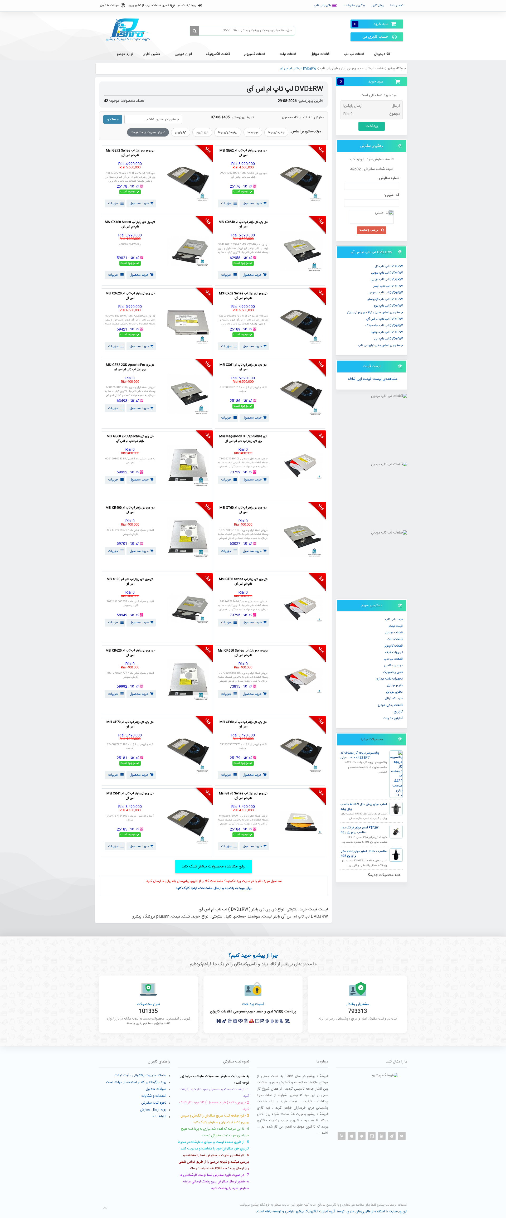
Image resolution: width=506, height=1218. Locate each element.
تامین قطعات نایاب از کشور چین (148, 5)
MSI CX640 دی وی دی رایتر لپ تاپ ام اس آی (243, 224)
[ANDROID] (362, 1136)
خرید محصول (252, 203)
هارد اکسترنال (394, 698)
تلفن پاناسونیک (393, 672)
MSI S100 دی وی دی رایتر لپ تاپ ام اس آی (130, 581)
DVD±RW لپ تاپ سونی (387, 272)
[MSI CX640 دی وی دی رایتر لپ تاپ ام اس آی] (301, 251)
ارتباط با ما (159, 1116)
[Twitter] (402, 1136)
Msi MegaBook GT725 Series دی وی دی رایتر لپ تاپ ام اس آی (243, 439)
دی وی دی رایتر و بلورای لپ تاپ (340, 68)
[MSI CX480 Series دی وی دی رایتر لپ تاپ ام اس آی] (188, 251)
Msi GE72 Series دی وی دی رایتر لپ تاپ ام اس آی (130, 153)
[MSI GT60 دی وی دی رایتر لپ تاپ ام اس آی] (301, 537)
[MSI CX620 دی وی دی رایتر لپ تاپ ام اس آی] (188, 322)
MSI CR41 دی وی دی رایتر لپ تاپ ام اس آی (130, 796)
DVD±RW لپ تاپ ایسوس (386, 292)
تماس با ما (396, 5)
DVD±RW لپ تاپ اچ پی (387, 279)
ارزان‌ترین (202, 132)
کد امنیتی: (391, 195)
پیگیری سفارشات (354, 5)
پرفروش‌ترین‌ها (227, 132)
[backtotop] (105, 1208)
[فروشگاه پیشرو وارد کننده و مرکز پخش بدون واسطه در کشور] (130, 30)
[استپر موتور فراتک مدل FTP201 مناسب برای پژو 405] (396, 831)
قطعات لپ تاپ (374, 68)
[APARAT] (372, 1136)
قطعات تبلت (395, 639)
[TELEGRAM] (392, 1136)
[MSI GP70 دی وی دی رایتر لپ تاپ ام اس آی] (188, 751)
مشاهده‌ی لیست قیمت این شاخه (372, 379)
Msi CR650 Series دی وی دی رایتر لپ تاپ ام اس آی (243, 653)
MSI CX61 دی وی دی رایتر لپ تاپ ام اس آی (243, 367)
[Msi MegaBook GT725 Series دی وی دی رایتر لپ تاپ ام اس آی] (301, 465)
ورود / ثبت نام (187, 5)
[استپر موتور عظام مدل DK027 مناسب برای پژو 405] (396, 855)
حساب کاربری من (375, 37)
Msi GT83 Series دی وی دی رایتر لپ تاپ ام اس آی (243, 581)
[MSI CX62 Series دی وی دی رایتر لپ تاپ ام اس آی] (301, 322)
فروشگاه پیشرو (396, 68)
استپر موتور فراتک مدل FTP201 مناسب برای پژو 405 (360, 830)
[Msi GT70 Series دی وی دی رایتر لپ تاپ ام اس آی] (301, 822)
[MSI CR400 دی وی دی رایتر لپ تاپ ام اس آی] (188, 537)
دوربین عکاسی (393, 665)
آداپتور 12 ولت (393, 718)
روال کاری (378, 5)
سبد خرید (371, 24)
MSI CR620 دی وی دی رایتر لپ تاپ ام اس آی (130, 653)
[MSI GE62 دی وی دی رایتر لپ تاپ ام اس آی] (301, 179)
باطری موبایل (394, 692)
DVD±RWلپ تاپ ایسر (388, 286)
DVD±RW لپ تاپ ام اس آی (384, 319)
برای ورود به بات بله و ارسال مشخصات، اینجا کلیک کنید (213, 888)
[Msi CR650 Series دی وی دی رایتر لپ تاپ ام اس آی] (301, 679)
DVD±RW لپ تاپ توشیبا (387, 332)
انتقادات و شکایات (154, 1096)
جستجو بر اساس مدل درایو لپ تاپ (380, 345)
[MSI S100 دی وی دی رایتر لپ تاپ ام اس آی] (188, 608)
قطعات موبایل (394, 632)
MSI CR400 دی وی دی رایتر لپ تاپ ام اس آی (130, 510)
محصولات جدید (371, 739)
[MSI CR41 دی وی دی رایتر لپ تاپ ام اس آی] (188, 822)
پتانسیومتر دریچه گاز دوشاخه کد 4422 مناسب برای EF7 (359, 755)
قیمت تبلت (396, 626)
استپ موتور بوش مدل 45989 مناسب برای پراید (363, 807)
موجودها (252, 132)
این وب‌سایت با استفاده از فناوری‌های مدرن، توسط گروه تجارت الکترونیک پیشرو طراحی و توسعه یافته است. (331, 1211)
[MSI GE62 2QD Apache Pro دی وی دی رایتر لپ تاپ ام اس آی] (188, 394)
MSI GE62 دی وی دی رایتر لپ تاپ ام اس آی (243, 153)
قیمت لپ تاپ (394, 619)
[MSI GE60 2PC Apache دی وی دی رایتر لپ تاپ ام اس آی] (188, 465)
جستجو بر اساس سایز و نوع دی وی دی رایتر (375, 312)
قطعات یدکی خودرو (390, 705)
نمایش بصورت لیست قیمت (148, 132)
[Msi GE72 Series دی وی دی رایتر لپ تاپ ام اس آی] (188, 179)
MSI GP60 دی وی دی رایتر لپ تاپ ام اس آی (243, 724)
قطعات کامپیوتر (393, 645)
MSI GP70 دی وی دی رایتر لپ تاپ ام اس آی (130, 724)
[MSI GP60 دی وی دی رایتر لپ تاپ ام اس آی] (301, 751)
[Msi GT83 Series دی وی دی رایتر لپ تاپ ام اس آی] (301, 608)
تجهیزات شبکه (394, 652)
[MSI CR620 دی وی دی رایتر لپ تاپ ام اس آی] (188, 679)
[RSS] (342, 1136)
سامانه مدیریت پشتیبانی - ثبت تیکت (140, 1075)
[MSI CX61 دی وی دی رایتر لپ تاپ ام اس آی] (301, 394)
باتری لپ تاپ (323, 5)
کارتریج (398, 711)
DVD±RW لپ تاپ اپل (388, 338)
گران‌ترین (180, 132)
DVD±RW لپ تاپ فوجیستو (385, 299)
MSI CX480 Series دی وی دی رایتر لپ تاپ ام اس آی (130, 224)
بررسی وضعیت (368, 229)
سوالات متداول (109, 5)
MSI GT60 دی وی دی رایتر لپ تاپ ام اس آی (243, 510)
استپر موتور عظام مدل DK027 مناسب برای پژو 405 (363, 853)
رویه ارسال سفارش (153, 1110)
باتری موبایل (395, 685)
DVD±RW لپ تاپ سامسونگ (384, 325)
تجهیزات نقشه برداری (389, 678)
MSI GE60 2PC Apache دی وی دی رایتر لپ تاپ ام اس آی (130, 439)
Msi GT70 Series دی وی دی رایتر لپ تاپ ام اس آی (243, 796)
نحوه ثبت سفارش (153, 1103)
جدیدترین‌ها (276, 132)
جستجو (112, 119)
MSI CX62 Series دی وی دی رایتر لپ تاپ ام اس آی (243, 296)
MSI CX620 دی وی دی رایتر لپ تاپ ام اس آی (130, 296)
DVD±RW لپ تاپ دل (389, 266)
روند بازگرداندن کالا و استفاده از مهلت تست (136, 1082)
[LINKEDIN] (382, 1136)
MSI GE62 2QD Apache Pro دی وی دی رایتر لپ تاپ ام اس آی (130, 367)
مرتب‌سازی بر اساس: (305, 131)
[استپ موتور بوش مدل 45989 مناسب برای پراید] (396, 808)
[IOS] (352, 1136)
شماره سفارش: (388, 178)
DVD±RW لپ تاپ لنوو (388, 305)
